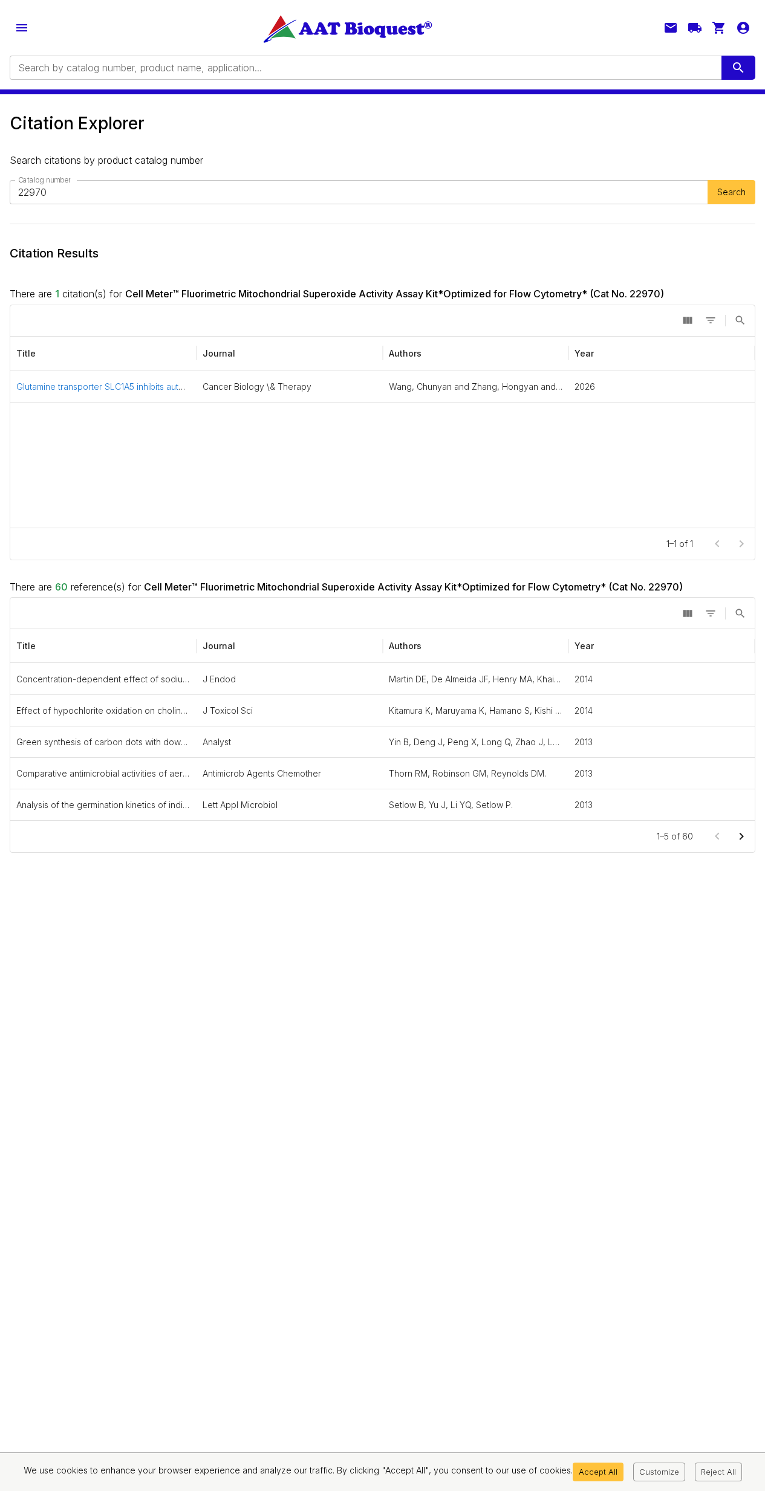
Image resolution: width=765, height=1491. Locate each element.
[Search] (740, 320)
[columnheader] (103, 353)
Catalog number (44, 179)
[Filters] (710, 320)
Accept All (598, 1471)
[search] (738, 68)
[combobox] (364, 67)
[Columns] (687, 320)
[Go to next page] (741, 836)
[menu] (22, 28)
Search (731, 192)
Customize (659, 1471)
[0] (719, 28)
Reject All (718, 1471)
